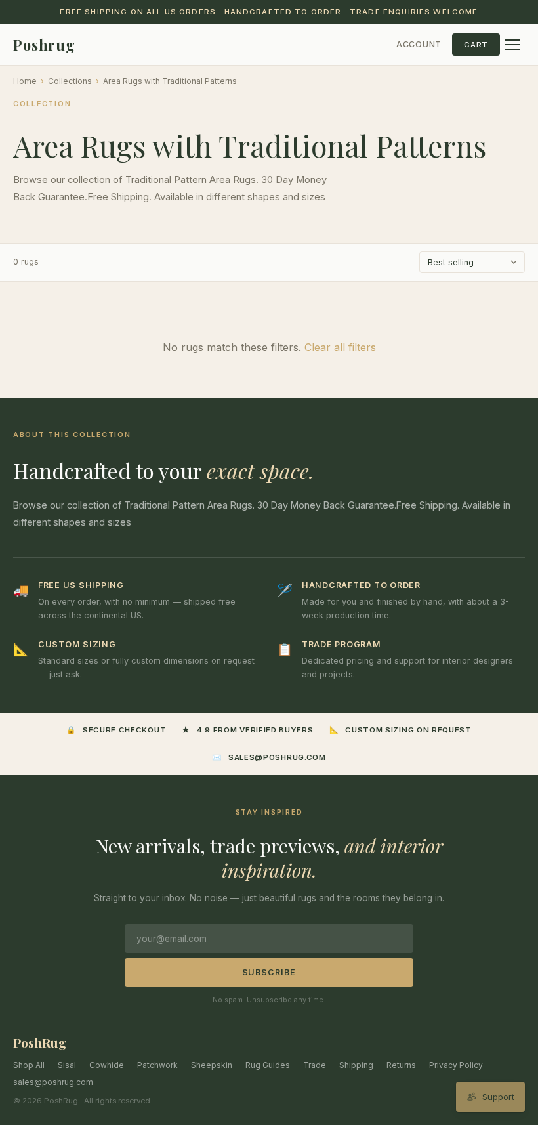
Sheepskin (211, 1065)
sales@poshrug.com (53, 1082)
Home (25, 81)
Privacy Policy (456, 1065)
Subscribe (269, 972)
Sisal (67, 1065)
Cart (476, 44)
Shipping (356, 1065)
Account (419, 44)
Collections (70, 81)
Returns (401, 1065)
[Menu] (512, 44)
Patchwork (157, 1065)
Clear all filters (340, 347)
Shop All (29, 1065)
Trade (314, 1065)
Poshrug (44, 44)
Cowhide (106, 1065)
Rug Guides (267, 1065)
